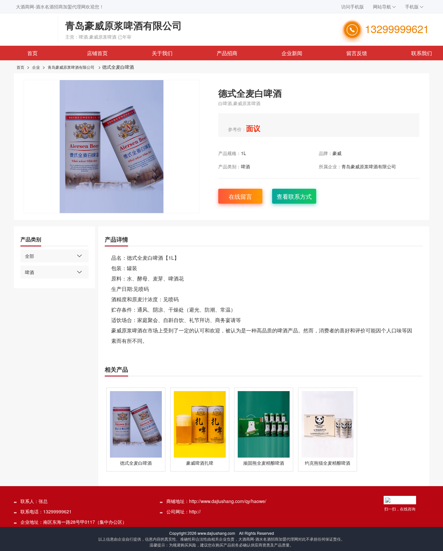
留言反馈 (356, 53)
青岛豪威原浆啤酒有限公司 (71, 67)
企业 (36, 67)
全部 (29, 256)
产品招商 (227, 53)
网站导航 (382, 6)
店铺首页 (97, 53)
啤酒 (245, 166)
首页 (32, 53)
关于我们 (162, 53)
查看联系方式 (294, 196)
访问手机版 (352, 6)
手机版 (412, 6)
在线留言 (240, 196)
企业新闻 (291, 53)
